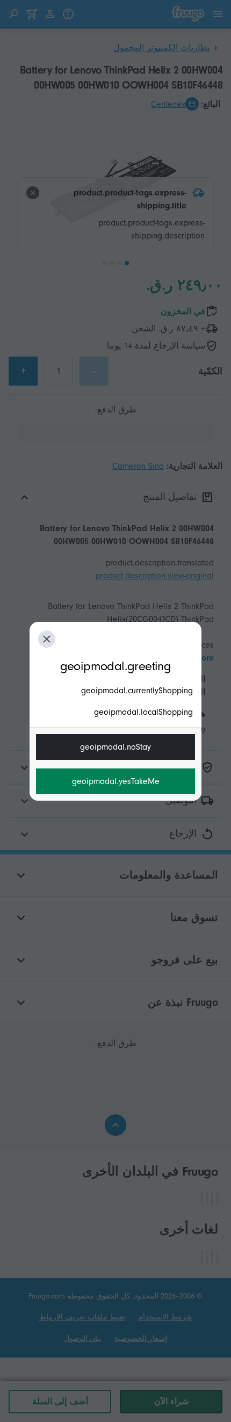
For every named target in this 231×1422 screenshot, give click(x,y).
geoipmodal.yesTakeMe (116, 781)
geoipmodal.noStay (115, 747)
